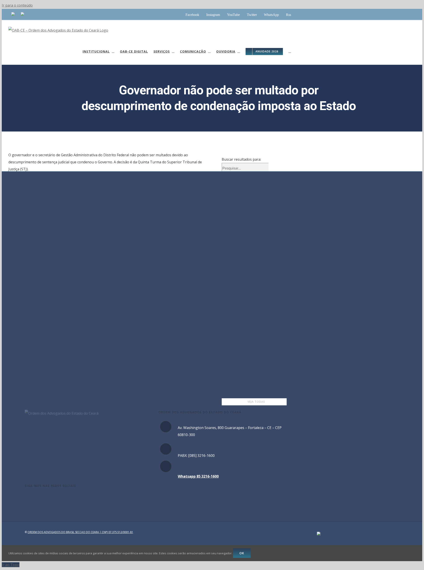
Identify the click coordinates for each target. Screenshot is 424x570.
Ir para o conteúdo (17, 5)
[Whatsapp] (50, 498)
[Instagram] (32, 498)
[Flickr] (62, 498)
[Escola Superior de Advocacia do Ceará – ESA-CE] (22, 14)
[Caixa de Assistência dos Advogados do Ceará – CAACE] (13, 14)
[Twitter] (44, 498)
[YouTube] (38, 498)
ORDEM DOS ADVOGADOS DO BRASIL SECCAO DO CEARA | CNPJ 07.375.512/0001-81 (80, 532)
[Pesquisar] (289, 51)
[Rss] (56, 498)
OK (241, 553)
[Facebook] (26, 498)
